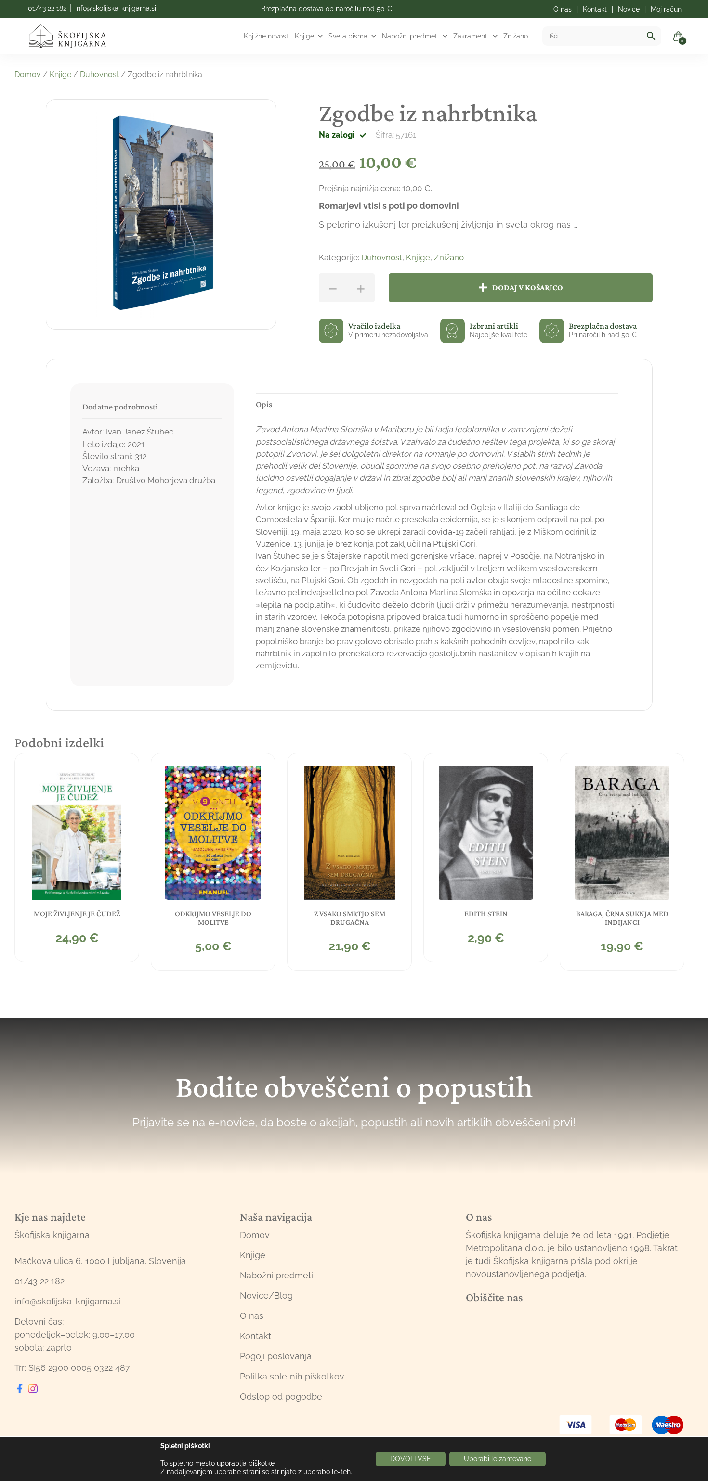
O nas (251, 1316)
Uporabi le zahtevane (497, 1459)
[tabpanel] (76, 858)
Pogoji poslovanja (276, 1356)
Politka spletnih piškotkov (292, 1376)
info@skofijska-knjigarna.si (115, 8)
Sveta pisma (347, 36)
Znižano (515, 36)
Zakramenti (471, 36)
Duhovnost (99, 74)
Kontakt (255, 1336)
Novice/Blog (266, 1295)
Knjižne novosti (267, 36)
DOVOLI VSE (410, 1459)
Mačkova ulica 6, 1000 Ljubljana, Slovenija (100, 1261)
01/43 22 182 (47, 8)
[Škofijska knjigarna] (73, 36)
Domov (27, 74)
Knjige (304, 36)
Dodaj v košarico (527, 287)
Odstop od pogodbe (281, 1397)
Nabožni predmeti (410, 36)
